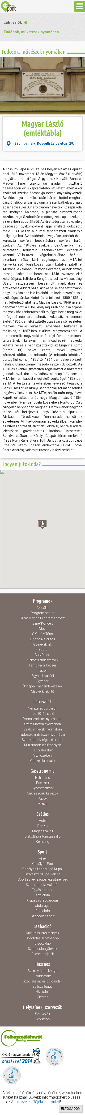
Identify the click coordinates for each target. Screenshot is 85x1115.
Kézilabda (42, 895)
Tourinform (42, 976)
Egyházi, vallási (42, 676)
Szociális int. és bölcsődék (42, 981)
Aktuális (42, 608)
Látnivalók (13, 22)
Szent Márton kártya (42, 971)
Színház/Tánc (42, 634)
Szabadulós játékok (42, 949)
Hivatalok (43, 992)
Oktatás (42, 997)
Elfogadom (71, 1108)
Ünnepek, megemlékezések (42, 686)
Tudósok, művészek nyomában (31, 32)
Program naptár (43, 613)
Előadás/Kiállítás (42, 639)
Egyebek (42, 681)
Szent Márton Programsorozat (42, 618)
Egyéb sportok (42, 890)
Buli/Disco (42, 655)
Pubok (42, 798)
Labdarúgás (42, 906)
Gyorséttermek (43, 788)
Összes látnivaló (42, 761)
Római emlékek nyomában (42, 719)
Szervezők (42, 1014)
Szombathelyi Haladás (42, 885)
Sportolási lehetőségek (43, 938)
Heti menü (42, 778)
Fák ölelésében (43, 750)
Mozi (42, 629)
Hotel (43, 821)
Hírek (42, 858)
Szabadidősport (43, 916)
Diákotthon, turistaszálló (43, 836)
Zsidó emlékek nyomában (42, 729)
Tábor (42, 670)
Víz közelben (42, 755)
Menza (42, 804)
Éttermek (42, 783)
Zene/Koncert (42, 623)
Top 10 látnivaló (42, 713)
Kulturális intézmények (42, 933)
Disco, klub (42, 943)
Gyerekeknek (42, 644)
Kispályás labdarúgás (42, 900)
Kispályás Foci (43, 864)
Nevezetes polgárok (42, 708)
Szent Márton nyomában (42, 724)
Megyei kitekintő (42, 691)
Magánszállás (42, 831)
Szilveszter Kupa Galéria (42, 874)
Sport (42, 649)
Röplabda (42, 911)
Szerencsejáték (42, 954)
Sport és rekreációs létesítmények (43, 879)
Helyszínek (43, 1019)
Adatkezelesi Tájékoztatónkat (35, 1102)
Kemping (42, 842)
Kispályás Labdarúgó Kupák (43, 869)
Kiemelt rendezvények (42, 660)
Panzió (42, 826)
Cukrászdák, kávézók (42, 793)
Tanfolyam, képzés (43, 665)
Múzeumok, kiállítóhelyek (42, 745)
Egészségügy (42, 986)
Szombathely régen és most (42, 740)
